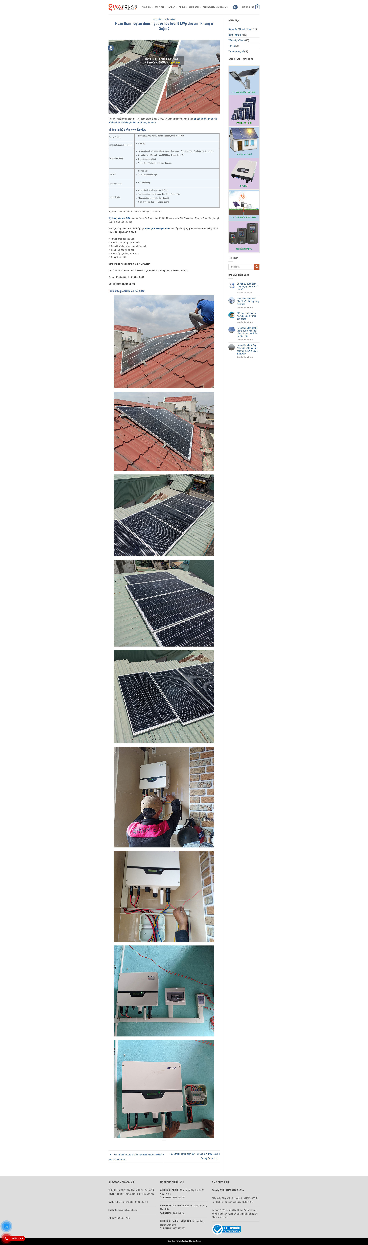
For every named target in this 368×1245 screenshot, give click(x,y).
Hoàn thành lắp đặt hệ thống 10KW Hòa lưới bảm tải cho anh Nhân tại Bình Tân (247, 332)
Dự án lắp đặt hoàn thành (164, 19)
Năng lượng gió (235, 34)
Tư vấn (231, 45)
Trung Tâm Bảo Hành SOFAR (215, 7)
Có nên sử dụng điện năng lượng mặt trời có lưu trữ (247, 286)
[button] (235, 7)
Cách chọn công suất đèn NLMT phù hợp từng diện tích (248, 301)
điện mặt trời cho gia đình (157, 228)
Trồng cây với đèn (236, 40)
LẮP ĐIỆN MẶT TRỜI (244, 154)
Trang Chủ (146, 7)
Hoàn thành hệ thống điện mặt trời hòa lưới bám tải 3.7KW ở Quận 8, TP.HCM (247, 349)
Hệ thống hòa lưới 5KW (119, 218)
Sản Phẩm (159, 7)
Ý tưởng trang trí (236, 51)
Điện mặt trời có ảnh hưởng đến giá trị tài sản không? (246, 316)
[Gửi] (256, 267)
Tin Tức (182, 7)
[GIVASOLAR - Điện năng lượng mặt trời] (123, 7)
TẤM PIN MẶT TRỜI (244, 123)
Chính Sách (194, 7)
